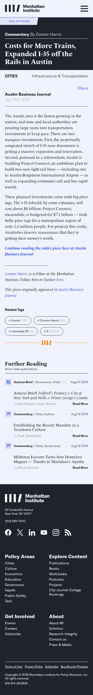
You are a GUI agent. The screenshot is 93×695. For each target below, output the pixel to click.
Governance (14, 585)
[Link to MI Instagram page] (56, 534)
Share (82, 88)
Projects (55, 585)
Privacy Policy (34, 666)
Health (10, 590)
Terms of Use (13, 666)
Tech (8, 601)
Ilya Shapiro (26, 404)
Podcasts (56, 579)
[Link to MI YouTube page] (44, 533)
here (60, 279)
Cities (11, 75)
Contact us (57, 639)
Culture (11, 568)
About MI (56, 623)
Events (10, 623)
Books (54, 568)
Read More (80, 404)
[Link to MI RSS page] (68, 534)
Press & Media (60, 644)
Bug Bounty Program (74, 666)
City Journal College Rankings (65, 592)
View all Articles (19, 21)
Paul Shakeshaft (29, 436)
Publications (59, 563)
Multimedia (58, 574)
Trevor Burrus (46, 404)
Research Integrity (63, 634)
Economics (13, 574)
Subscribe (13, 634)
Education (13, 579)
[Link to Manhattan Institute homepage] (27, 500)
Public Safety (15, 595)
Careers (11, 628)
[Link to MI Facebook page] (8, 534)
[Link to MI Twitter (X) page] (20, 534)
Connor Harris (48, 34)
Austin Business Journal (28, 94)
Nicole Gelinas (28, 467)
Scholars (56, 628)
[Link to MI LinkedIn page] (32, 534)
